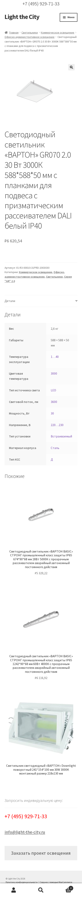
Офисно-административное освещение (30, 37)
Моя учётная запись (13, 890)
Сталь (55, 448)
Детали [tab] (10, 301)
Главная (14, 32)
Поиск (41, 890)
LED (53, 390)
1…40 (55, 357)
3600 (54, 402)
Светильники (29, 32)
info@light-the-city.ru (25, 832)
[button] (71, 67)
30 (52, 413)
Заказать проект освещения (41, 853)
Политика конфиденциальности (22, 882)
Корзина (63, 887)
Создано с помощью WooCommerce (56, 882)
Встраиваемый (61, 436)
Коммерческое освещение (57, 32)
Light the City (22, 17)
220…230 (57, 425)
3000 (54, 373)
